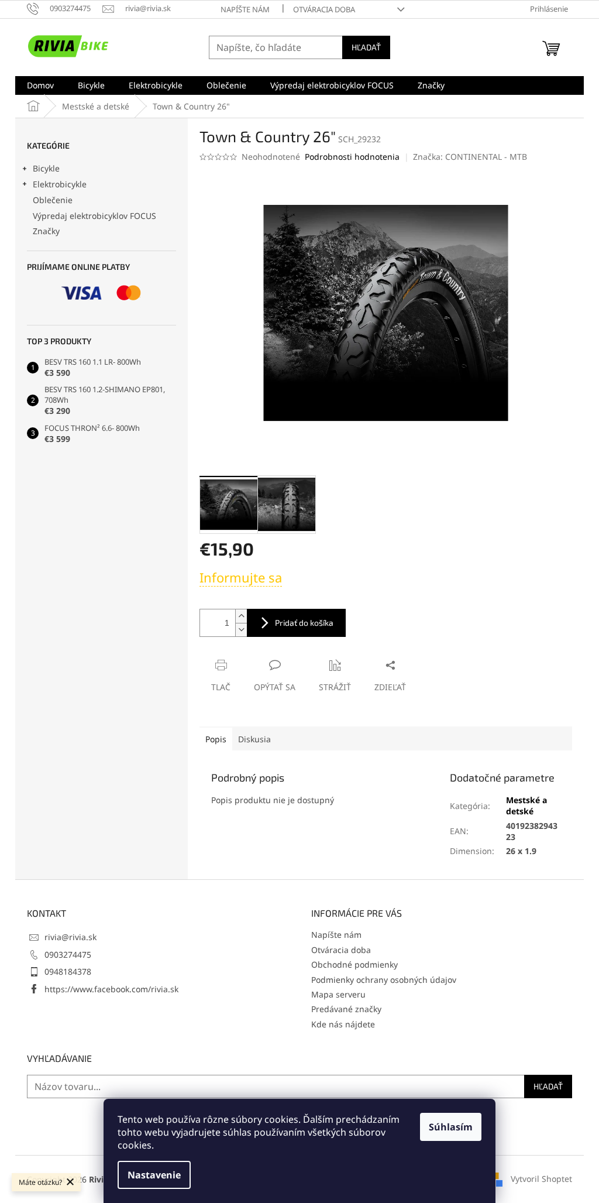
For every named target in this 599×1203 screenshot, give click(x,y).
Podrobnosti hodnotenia (352, 156)
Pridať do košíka (304, 623)
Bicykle (46, 168)
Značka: (470, 156)
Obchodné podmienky (354, 964)
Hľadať (366, 47)
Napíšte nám (245, 9)
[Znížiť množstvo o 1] (241, 629)
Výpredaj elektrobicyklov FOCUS (94, 215)
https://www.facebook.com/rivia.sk (111, 989)
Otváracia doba (324, 9)
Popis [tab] (215, 739)
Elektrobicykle (60, 184)
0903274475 (67, 954)
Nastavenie (154, 1174)
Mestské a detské (526, 805)
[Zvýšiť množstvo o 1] (241, 616)
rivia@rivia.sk (70, 936)
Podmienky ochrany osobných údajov (383, 979)
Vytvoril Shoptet (541, 1178)
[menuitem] (40, 85)
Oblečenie (53, 199)
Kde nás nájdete (343, 1024)
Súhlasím (451, 1126)
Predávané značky (346, 1009)
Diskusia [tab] (254, 739)
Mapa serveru (338, 994)
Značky (46, 231)
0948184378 (67, 971)
